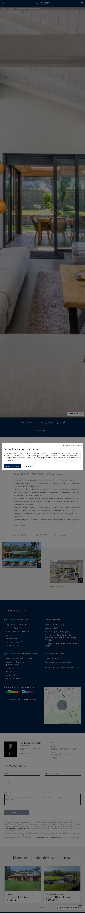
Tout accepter (12, 466)
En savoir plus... (9, 460)
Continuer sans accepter (71, 445)
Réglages (28, 466)
